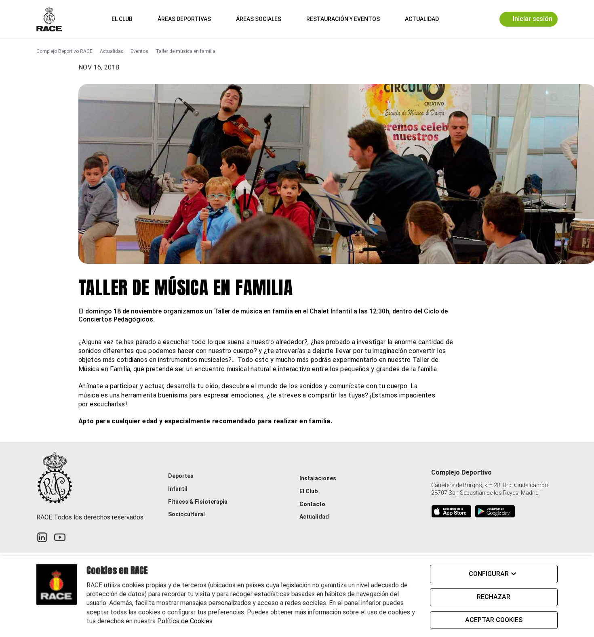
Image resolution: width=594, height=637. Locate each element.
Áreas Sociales (258, 19)
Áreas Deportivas (184, 19)
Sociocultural (186, 514)
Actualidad (422, 19)
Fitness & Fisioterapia (197, 501)
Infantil (177, 489)
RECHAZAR (493, 597)
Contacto (312, 504)
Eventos (139, 51)
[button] (457, 19)
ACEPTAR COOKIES (493, 620)
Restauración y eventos (343, 19)
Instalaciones (317, 478)
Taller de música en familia (185, 51)
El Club (122, 19)
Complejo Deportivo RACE (64, 51)
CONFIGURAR (489, 574)
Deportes (181, 476)
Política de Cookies (185, 621)
